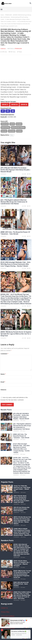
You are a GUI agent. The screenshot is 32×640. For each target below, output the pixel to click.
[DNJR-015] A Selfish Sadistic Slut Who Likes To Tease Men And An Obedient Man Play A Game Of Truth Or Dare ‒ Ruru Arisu (22, 595)
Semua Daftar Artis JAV (8, 628)
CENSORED (12, 131)
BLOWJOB (19, 124)
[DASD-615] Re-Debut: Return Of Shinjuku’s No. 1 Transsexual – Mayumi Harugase (22, 563)
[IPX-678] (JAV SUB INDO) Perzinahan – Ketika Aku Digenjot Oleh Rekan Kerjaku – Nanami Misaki (16, 170)
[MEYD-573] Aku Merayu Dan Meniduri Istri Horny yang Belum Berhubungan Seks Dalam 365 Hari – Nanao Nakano (22, 520)
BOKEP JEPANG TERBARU (18, 127)
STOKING (19, 131)
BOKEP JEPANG (5, 127)
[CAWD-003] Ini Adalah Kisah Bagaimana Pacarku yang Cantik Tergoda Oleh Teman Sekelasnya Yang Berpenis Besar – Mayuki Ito (22, 532)
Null (11, 135)
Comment (4, 354)
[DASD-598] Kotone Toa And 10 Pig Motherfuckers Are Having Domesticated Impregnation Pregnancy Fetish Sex (22, 574)
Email (3, 382)
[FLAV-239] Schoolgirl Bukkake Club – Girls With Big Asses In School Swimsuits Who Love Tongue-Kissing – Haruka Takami (15, 264)
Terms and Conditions (7, 616)
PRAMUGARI (8, 15)
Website (3, 390)
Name (3, 374)
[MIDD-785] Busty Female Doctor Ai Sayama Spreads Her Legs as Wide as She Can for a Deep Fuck (16, 334)
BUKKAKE (4, 131)
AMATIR (12, 124)
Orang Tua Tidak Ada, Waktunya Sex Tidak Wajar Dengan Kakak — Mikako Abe (22, 488)
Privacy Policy (5, 612)
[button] (4, 9)
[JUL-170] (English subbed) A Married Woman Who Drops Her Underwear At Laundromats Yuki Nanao (14, 202)
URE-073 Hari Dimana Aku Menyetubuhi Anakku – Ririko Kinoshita (21, 509)
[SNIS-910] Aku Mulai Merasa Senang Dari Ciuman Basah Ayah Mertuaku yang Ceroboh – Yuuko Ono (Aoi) (22, 499)
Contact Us (4, 608)
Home (2, 15)
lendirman (3, 48)
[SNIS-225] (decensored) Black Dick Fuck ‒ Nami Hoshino (21, 584)
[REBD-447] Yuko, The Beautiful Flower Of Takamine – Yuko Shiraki (15, 233)
